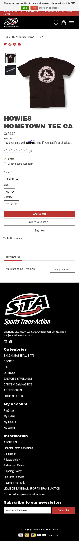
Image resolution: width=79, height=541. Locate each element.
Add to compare (15, 238)
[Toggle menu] (71, 23)
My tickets (10, 422)
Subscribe (63, 510)
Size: (7, 184)
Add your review (62, 269)
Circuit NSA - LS (13, 396)
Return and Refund (14, 465)
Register (9, 410)
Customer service (14, 477)
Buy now (39, 230)
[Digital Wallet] (41, 535)
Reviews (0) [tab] (13, 257)
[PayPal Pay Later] (33, 535)
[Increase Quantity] (15, 203)
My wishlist (10, 428)
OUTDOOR (10, 373)
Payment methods (14, 482)
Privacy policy (12, 459)
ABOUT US (10, 442)
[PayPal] (27, 535)
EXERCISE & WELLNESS (18, 378)
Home (7, 37)
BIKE (6, 367)
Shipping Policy (13, 471)
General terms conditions (18, 448)
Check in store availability (20, 163)
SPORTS (9, 361)
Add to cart (39, 214)
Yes (25, 8)
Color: (8, 172)
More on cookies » (49, 8)
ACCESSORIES (13, 390)
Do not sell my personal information (24, 494)
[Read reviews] (16, 151)
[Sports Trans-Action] (11, 23)
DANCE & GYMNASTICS (18, 384)
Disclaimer (10, 454)
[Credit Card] (20, 535)
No (34, 8)
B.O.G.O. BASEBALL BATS (19, 355)
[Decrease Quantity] (7, 203)
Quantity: (8, 197)
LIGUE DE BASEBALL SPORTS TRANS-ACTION (32, 488)
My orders (9, 416)
